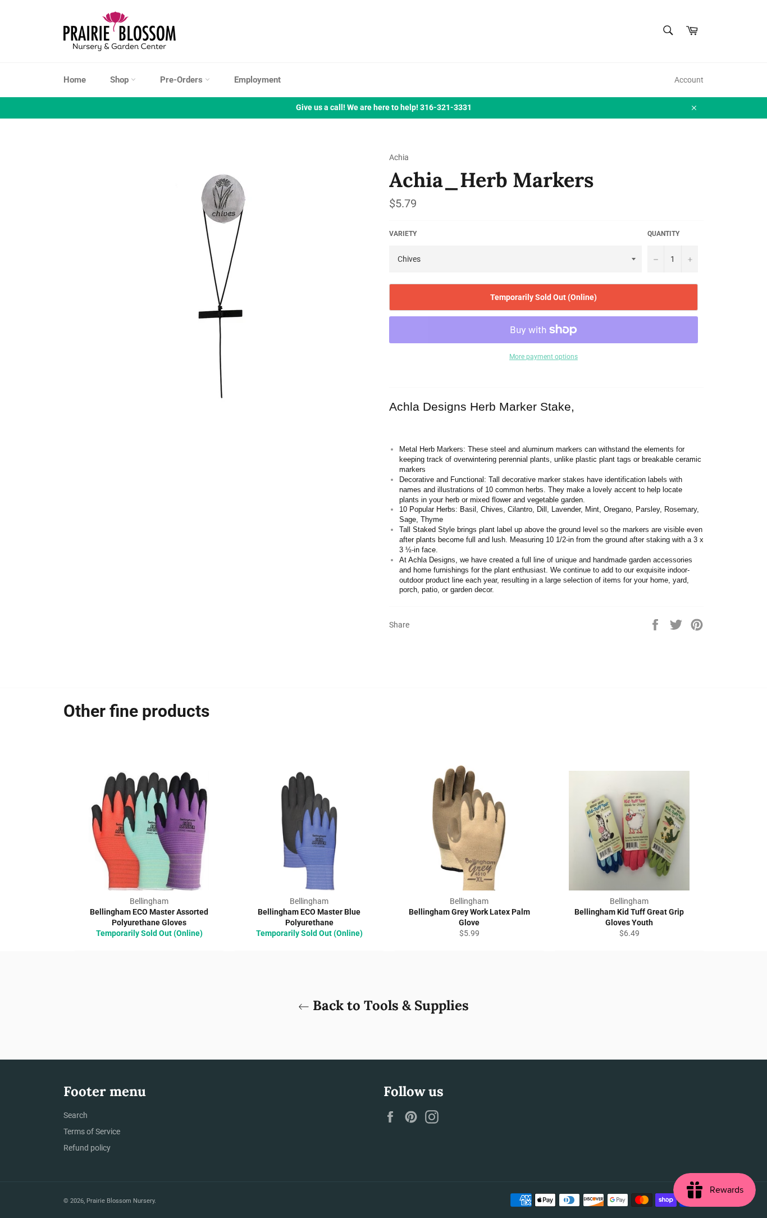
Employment (257, 80)
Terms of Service (91, 1131)
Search (75, 1115)
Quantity (663, 234)
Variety (403, 234)
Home (74, 80)
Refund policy (87, 1147)
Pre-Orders (182, 80)
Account (689, 79)
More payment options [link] (543, 357)
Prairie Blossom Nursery (120, 1201)
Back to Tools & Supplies (389, 1005)
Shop (120, 80)
